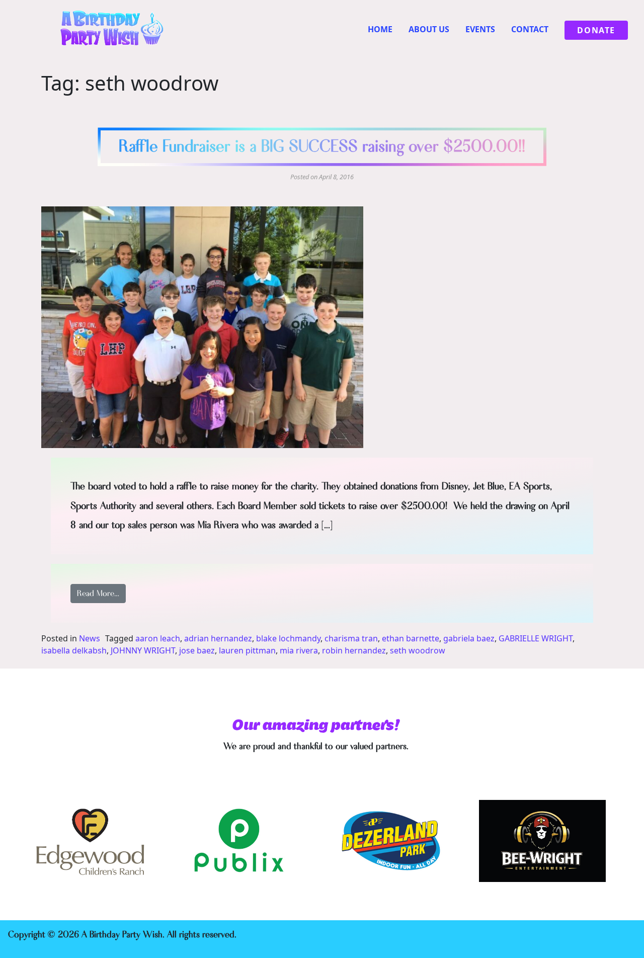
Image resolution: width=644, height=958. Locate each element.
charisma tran (351, 638)
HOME (380, 29)
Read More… (101, 593)
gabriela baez (469, 638)
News (89, 638)
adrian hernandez (218, 638)
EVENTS (480, 29)
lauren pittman (247, 650)
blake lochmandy (288, 638)
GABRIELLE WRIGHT (536, 638)
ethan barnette (410, 638)
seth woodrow (417, 650)
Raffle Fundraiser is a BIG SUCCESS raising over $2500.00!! (322, 146)
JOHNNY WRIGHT (143, 650)
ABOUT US (429, 29)
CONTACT (529, 29)
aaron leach (157, 638)
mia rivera (299, 650)
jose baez (197, 650)
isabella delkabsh (74, 650)
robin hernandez (354, 650)
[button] (202, 327)
